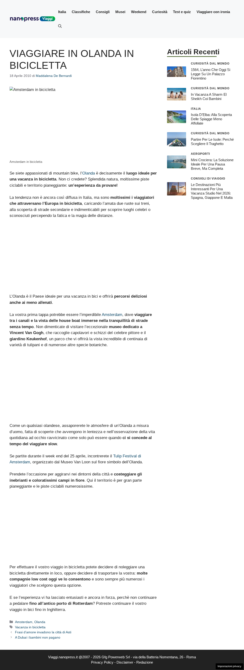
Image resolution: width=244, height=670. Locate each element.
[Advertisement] (84, 258)
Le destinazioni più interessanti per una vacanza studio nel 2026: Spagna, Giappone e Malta (212, 191)
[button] (60, 26)
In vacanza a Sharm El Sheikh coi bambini (209, 96)
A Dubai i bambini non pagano (37, 637)
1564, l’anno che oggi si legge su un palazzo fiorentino (210, 74)
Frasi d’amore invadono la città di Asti (43, 632)
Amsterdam (112, 314)
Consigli (103, 12)
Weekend (138, 12)
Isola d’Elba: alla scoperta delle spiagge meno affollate (211, 119)
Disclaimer (125, 662)
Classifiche (81, 12)
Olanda (88, 173)
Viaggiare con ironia (213, 12)
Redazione (144, 662)
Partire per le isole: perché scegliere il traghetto (212, 141)
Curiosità (159, 12)
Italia (62, 12)
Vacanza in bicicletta (30, 627)
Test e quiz (182, 12)
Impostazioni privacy (229, 666)
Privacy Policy (102, 662)
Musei (120, 12)
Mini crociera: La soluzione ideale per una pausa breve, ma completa (212, 164)
